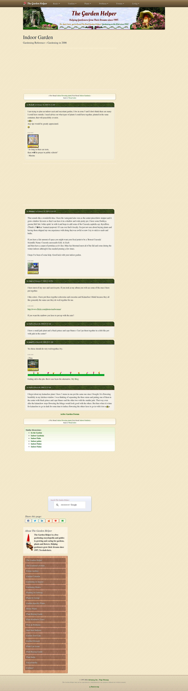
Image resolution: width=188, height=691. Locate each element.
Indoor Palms (36, 443)
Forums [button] (119, 3)
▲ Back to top (94, 686)
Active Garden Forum (69, 414)
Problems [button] (103, 3)
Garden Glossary (33, 641)
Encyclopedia (31, 662)
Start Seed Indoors (33, 630)
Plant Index (30, 657)
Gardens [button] (71, 3)
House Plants (31, 608)
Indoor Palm (36, 438)
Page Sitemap (104, 680)
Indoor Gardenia (85, 95)
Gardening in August (34, 581)
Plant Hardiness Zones (35, 619)
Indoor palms (36, 441)
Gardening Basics (33, 587)
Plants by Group (33, 598)
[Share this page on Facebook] (28, 521)
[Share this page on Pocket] (56, 521)
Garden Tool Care (33, 635)
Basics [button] (55, 3)
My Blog (75, 379)
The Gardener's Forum (35, 565)
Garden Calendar (33, 576)
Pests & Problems (33, 624)
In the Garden (36, 432)
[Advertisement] (70, 69)
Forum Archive (32, 571)
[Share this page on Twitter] (35, 521)
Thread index (72, 98)
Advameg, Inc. (93, 680)
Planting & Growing (34, 592)
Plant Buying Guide (34, 614)
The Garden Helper (37, 3)
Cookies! (30, 668)
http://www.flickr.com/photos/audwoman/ (44, 309)
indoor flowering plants (64, 95)
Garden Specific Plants (35, 603)
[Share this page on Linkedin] (42, 521)
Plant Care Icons (33, 646)
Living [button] (135, 3)
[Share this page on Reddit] (49, 521)
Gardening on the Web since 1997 (115, 24)
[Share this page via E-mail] (62, 521)
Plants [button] (87, 3)
